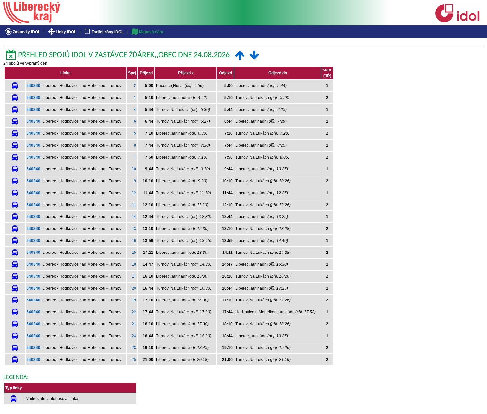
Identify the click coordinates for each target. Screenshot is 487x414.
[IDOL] (457, 21)
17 (134, 276)
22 (134, 312)
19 (134, 300)
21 (134, 324)
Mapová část (151, 32)
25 (134, 359)
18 (134, 264)
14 (134, 216)
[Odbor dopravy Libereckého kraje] (31, 21)
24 (134, 336)
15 (134, 252)
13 (134, 228)
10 (134, 169)
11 (134, 205)
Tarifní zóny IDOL (108, 32)
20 (134, 288)
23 (134, 347)
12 (134, 193)
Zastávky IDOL (26, 32)
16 (134, 240)
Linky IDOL (66, 32)
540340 (33, 85)
